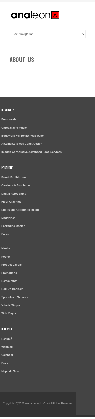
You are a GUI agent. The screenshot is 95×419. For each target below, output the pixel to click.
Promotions (9, 272)
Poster (5, 256)
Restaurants (9, 280)
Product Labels (11, 264)
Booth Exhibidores (13, 177)
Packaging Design (13, 225)
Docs (4, 363)
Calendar (7, 355)
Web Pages (8, 313)
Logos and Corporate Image (20, 209)
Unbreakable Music (14, 127)
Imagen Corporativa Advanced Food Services (31, 151)
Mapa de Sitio (10, 371)
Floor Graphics (11, 201)
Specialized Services (14, 297)
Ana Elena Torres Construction (21, 143)
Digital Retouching (13, 193)
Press (5, 234)
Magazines (8, 217)
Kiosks (5, 248)
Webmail (7, 346)
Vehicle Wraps (10, 305)
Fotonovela (8, 119)
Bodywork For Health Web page (22, 135)
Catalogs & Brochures (16, 185)
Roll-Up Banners (12, 288)
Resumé (6, 338)
